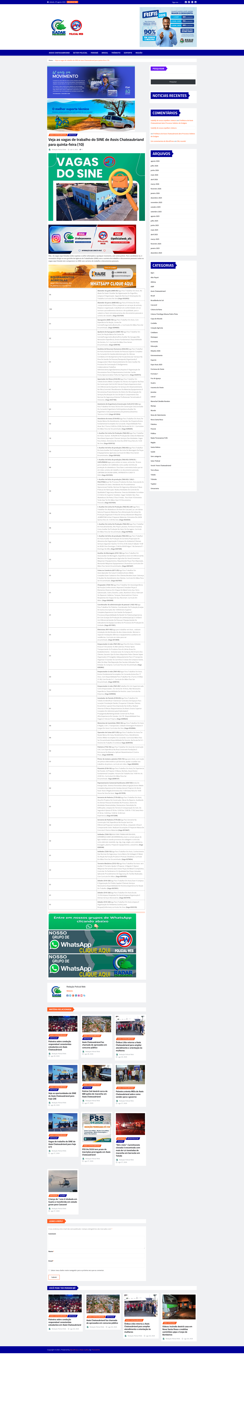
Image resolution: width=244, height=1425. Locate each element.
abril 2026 (154, 179)
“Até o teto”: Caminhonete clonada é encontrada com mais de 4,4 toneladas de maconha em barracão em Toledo (128, 1150)
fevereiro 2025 (156, 244)
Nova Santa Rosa (157, 420)
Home (51, 60)
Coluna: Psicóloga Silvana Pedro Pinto (164, 314)
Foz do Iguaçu (156, 378)
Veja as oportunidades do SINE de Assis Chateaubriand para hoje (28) (62, 1096)
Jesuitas (153, 392)
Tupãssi (153, 484)
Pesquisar (158, 68)
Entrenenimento (157, 355)
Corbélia (154, 323)
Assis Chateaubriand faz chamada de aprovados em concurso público (94, 1045)
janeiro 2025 (155, 248)
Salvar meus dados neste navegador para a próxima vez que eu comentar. (77, 1270)
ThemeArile (96, 1350)
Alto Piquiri (155, 277)
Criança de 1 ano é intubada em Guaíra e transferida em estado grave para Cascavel (62, 1201)
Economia (154, 342)
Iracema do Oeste (157, 387)
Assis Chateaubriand (59, 52)
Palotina (154, 424)
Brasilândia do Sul (157, 300)
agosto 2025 (155, 216)
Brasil (105, 52)
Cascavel (154, 305)
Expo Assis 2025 (156, 365)
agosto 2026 (155, 161)
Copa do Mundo (156, 319)
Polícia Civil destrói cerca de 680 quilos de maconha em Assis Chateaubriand (95, 1094)
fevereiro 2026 (156, 189)
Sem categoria (156, 456)
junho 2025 (155, 225)
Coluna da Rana (156, 309)
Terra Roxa (155, 470)
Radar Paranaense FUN (159, 438)
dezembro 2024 (156, 253)
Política (153, 433)
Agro (152, 273)
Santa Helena (155, 447)
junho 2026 (155, 170)
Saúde (153, 452)
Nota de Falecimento (158, 415)
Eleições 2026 (155, 351)
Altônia (153, 282)
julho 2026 (154, 166)
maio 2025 (154, 230)
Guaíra (153, 383)
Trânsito (116, 52)
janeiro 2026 (155, 193)
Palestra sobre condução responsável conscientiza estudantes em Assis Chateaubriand (59, 1045)
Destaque (154, 337)
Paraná (94, 52)
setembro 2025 (156, 212)
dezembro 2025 (156, 198)
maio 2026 (154, 175)
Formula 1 (154, 374)
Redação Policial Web (59, 149)
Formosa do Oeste (157, 369)
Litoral (153, 397)
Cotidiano (154, 332)
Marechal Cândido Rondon (160, 401)
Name (51, 1251)
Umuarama (155, 488)
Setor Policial (80, 52)
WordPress (74, 1350)
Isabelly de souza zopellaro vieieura (163, 120)
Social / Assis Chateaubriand (161, 465)
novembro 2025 (156, 202)
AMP (152, 287)
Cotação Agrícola (157, 328)
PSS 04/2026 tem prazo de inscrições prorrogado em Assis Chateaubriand (96, 1152)
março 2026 (155, 184)
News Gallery (84, 1350)
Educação (154, 346)
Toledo (153, 475)
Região (139, 52)
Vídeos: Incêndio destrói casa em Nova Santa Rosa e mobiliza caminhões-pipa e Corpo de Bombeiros (177, 1330)
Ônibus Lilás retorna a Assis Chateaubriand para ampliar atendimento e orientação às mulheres (129, 1046)
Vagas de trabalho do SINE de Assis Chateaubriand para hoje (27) (62, 1144)
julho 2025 (154, 221)
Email (51, 1261)
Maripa (153, 406)
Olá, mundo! (181, 141)
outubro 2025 (156, 207)
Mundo (153, 410)
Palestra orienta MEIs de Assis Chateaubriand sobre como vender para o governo (129, 1094)
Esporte (128, 52)
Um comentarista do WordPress (162, 141)
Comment (52, 1234)
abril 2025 (154, 234)
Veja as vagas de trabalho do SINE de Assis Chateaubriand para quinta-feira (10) (82, 60)
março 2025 (155, 239)
